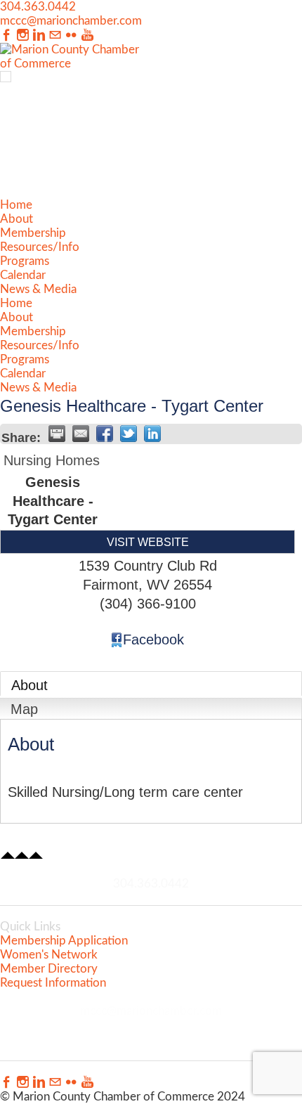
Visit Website (148, 541)
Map (24, 709)
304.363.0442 (38, 7)
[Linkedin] (39, 35)
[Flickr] (71, 35)
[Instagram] (23, 35)
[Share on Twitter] (128, 433)
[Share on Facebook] (104, 433)
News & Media (38, 289)
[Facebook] (7, 35)
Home (16, 205)
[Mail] (55, 35)
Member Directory (49, 969)
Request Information (53, 983)
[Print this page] (56, 433)
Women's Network (49, 955)
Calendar (23, 275)
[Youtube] (87, 35)
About (16, 219)
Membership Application (64, 941)
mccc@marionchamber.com (71, 21)
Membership (33, 233)
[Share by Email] (80, 433)
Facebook (153, 639)
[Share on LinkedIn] (152, 433)
